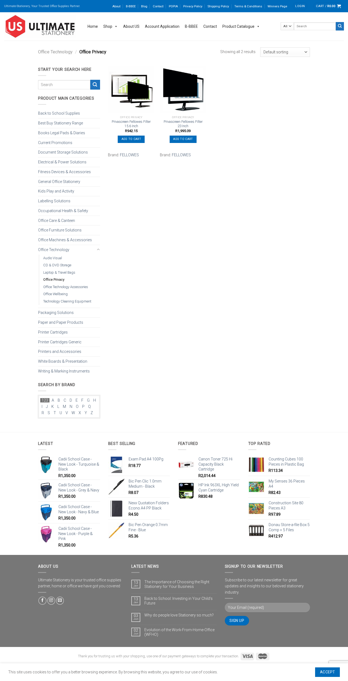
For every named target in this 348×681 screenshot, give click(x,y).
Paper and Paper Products (60, 322)
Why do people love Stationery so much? (179, 615)
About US (131, 26)
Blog (144, 6)
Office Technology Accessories (65, 287)
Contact (158, 6)
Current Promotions (55, 142)
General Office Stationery (59, 181)
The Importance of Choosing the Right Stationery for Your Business (176, 584)
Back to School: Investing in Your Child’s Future (178, 600)
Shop (107, 26)
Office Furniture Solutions (60, 230)
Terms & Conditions (248, 6)
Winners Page (277, 6)
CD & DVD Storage (57, 265)
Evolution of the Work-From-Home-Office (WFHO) (179, 632)
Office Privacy (53, 279)
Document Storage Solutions (63, 152)
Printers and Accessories (59, 351)
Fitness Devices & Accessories (64, 172)
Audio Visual (52, 258)
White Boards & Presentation (62, 361)
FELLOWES (129, 155)
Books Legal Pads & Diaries (61, 132)
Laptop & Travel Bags (59, 272)
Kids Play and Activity (56, 191)
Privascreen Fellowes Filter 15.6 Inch (131, 124)
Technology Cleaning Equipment (67, 301)
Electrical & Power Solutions (62, 162)
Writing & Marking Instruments (64, 371)
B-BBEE (131, 6)
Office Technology (55, 51)
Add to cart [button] (131, 139)
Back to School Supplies (59, 113)
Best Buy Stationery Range (60, 123)
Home (93, 26)
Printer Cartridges (53, 332)
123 (45, 400)
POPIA (173, 6)
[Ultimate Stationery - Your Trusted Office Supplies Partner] (40, 26)
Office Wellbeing (55, 294)
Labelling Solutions (54, 201)
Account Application (162, 26)
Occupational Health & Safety (63, 211)
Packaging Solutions (56, 312)
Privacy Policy (192, 6)
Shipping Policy (218, 6)
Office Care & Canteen (56, 220)
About (116, 6)
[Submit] (340, 26)
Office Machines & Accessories (65, 240)
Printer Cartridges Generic (60, 342)
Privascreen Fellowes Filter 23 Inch (183, 124)
